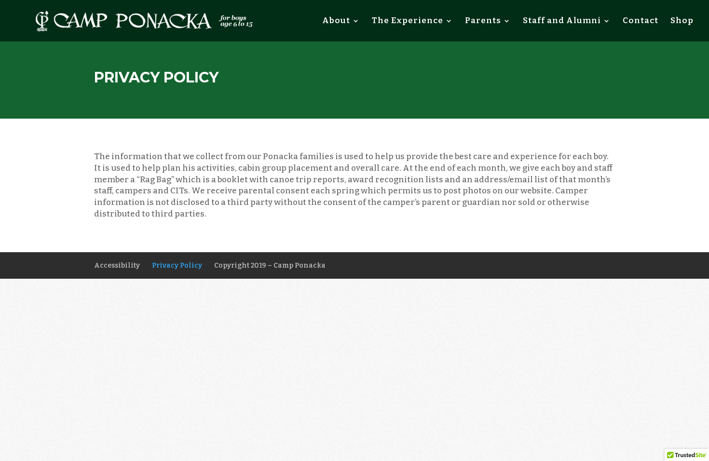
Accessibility (117, 265)
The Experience (407, 21)
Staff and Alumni (562, 21)
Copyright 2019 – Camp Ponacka (270, 265)
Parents (483, 21)
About (336, 21)
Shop (682, 21)
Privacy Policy (177, 265)
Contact (640, 21)
